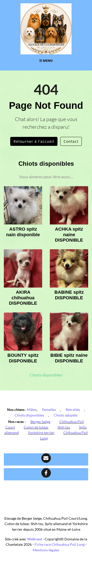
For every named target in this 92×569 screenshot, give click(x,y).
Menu (47, 60)
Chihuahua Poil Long (64, 435)
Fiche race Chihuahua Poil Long (59, 544)
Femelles (49, 409)
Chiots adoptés (65, 415)
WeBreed (34, 539)
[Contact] (46, 459)
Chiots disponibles (46, 374)
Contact (71, 141)
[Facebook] (46, 474)
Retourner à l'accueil (34, 141)
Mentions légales (46, 550)
